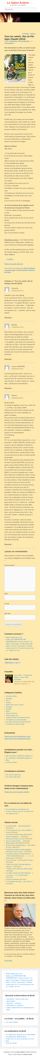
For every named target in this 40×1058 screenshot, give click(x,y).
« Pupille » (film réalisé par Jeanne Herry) (19, 869)
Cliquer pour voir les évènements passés (17, 738)
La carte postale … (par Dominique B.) (18, 826)
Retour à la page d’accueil (13, 264)
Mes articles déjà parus (13, 775)
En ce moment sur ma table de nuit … (18, 809)
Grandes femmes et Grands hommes (18, 717)
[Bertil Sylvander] (20, 17)
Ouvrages (9, 698)
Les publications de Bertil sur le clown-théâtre (20, 1034)
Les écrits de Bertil (12, 1022)
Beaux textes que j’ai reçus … (15, 705)
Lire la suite (8, 960)
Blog (7, 760)
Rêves (8, 711)
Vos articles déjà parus (13, 777)
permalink (7, 272)
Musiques (9, 707)
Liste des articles (11, 696)
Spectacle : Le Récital (14, 1003)
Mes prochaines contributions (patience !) (19, 756)
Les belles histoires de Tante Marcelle (18, 722)
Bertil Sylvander (24, 41)
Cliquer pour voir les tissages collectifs (16, 792)
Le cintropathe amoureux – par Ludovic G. (19, 881)
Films (25, 268)
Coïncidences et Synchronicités (16, 720)
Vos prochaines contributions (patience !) (19, 758)
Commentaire (9, 565)
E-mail (6, 603)
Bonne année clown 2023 (14, 843)
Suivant (33, 34)
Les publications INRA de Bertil (16, 1037)
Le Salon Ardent (18, 2)
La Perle (10, 259)
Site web (7, 613)
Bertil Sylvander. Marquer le (26, 270)
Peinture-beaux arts (12, 715)
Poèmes (8, 702)
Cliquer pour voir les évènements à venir (17, 736)
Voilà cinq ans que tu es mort (15, 839)
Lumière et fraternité (12, 879)
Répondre (7, 317)
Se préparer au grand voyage (15, 724)
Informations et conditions (15, 1005)
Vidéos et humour (11, 713)
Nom (6, 593)
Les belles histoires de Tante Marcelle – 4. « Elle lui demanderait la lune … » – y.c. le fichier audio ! (20, 856)
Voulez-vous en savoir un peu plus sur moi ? (20, 1039)
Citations (9, 709)
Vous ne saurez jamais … (14, 841)
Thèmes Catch (27, 1054)
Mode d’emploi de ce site (14, 637)
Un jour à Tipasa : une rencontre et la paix (19, 860)
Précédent (25, 34)
